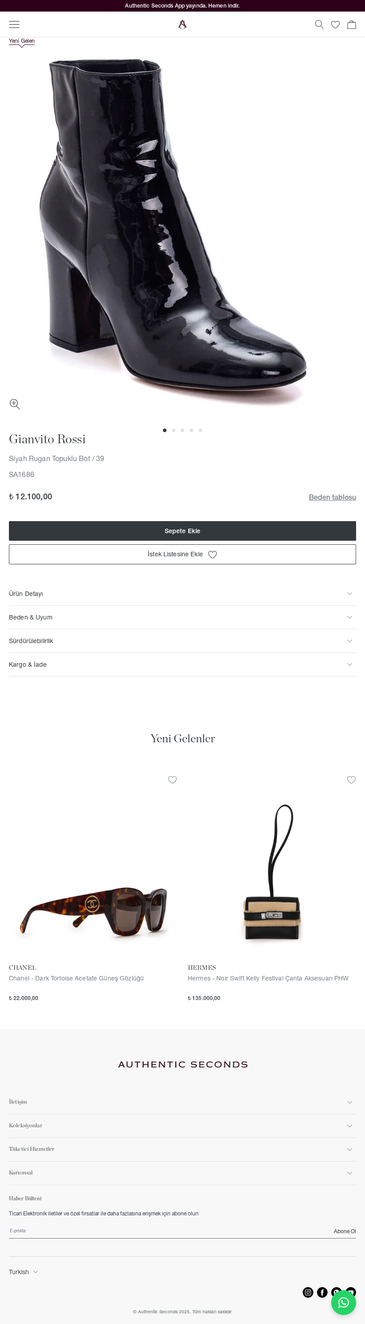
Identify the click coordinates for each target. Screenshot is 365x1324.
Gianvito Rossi (47, 439)
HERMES (202, 968)
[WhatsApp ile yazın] (343, 1302)
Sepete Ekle (183, 531)
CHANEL (22, 968)
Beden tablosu (332, 497)
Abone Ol (345, 1231)
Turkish (19, 1272)
